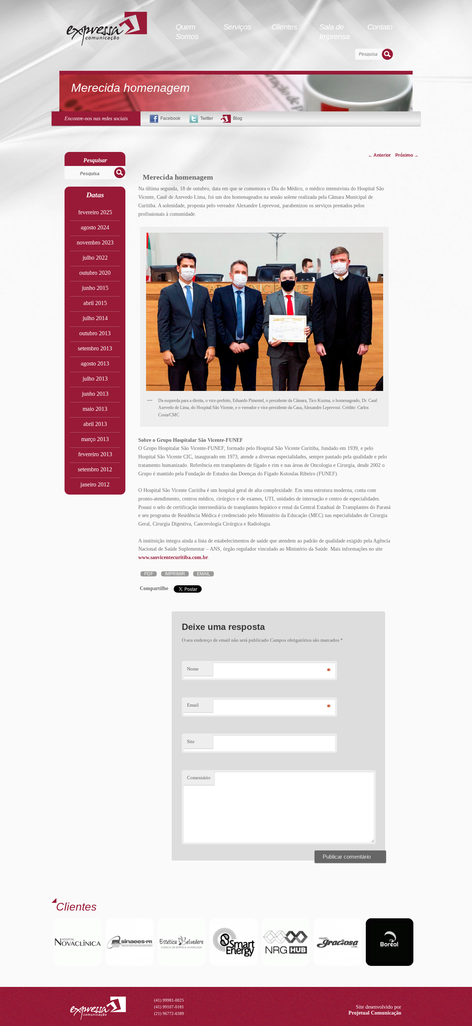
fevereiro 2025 (95, 212)
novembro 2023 (95, 242)
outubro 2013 (95, 333)
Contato (379, 26)
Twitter (206, 118)
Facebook (170, 118)
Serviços (237, 26)
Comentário (199, 777)
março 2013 (95, 439)
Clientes (284, 26)
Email (203, 573)
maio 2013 (95, 409)
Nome (193, 669)
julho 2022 (95, 257)
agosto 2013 (95, 363)
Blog (237, 118)
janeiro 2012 (95, 484)
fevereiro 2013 (95, 454)
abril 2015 (95, 303)
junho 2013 (95, 394)
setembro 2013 (95, 348)
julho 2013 (95, 378)
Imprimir (175, 573)
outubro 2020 (95, 273)
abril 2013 (95, 424)
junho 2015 (95, 288)
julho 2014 (95, 318)
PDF (148, 573)
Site (191, 741)
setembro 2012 (95, 469)
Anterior (379, 155)
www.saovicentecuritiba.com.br (173, 557)
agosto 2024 (95, 227)
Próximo (407, 155)
